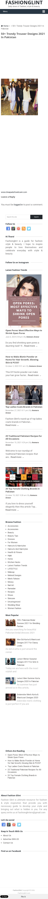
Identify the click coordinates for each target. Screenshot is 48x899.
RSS (24, 229)
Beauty (11, 532)
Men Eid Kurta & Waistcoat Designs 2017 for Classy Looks (28, 642)
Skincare (11, 598)
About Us (7, 835)
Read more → (31, 346)
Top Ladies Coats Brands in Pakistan (24, 406)
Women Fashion (14, 608)
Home (5, 26)
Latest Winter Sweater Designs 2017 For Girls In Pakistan (27, 662)
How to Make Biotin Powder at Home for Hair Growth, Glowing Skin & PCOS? (22, 359)
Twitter (29, 229)
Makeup (11, 572)
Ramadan (12, 588)
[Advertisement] (24, 60)
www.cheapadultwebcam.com (14, 192)
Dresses (11, 539)
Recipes (11, 592)
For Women (12, 542)
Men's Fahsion (14, 579)
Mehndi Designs (14, 575)
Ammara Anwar (32, 337)
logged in (18, 204)
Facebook (8, 229)
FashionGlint (17, 890)
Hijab (10, 555)
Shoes (10, 595)
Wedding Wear (14, 605)
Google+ (13, 229)
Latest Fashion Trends (17, 565)
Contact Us (8, 843)
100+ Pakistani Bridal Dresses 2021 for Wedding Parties (28, 623)
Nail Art (11, 585)
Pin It (23, 897)
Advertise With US (11, 839)
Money (11, 582)
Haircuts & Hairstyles (17, 546)
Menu (5, 11)
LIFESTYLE (12, 569)
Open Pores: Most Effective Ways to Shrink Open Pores (24, 332)
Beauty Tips (13, 536)
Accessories (13, 526)
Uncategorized (14, 602)
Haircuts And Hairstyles (18, 549)
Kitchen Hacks (14, 562)
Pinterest (18, 229)
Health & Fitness (15, 552)
